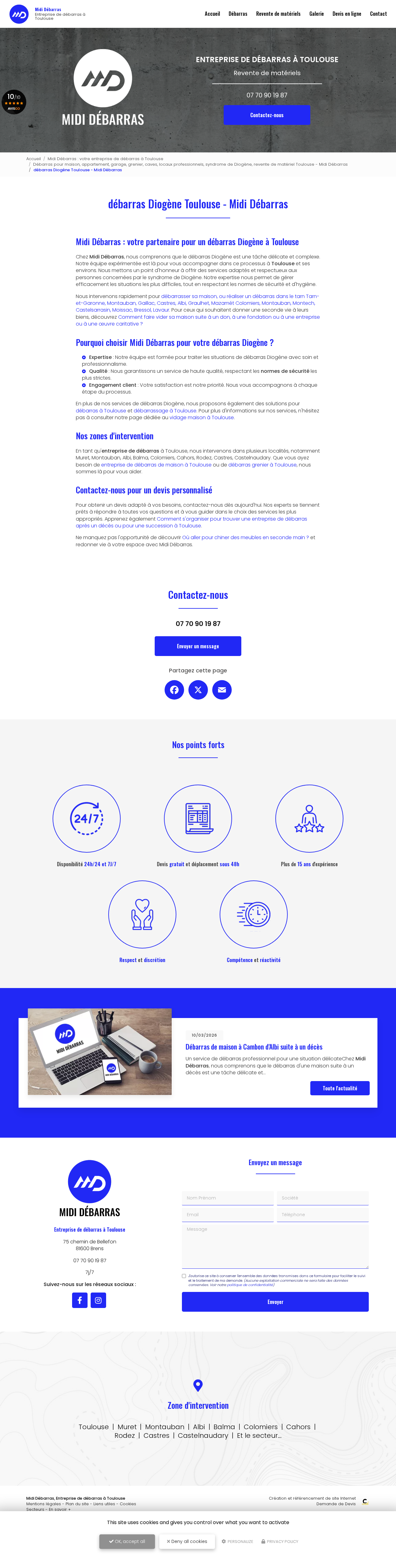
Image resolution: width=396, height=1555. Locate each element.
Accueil (212, 13)
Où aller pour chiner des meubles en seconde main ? (245, 537)
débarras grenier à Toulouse (262, 464)
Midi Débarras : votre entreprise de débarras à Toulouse (105, 159)
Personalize (240, 1541)
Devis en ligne (347, 13)
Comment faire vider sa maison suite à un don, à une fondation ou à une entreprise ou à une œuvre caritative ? (198, 320)
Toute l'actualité (340, 1088)
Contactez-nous (267, 115)
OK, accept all (129, 1541)
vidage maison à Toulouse (202, 417)
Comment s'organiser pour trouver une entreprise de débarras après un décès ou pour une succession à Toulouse (191, 522)
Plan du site (77, 1503)
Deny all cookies (188, 1541)
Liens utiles (104, 1503)
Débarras (238, 13)
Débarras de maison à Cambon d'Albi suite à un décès (254, 1046)
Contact (378, 13)
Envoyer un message (198, 646)
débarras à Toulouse (101, 410)
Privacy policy (282, 1541)
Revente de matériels (278, 13)
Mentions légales (43, 1503)
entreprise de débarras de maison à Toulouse (156, 464)
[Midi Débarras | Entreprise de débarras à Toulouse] (19, 14)
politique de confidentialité (250, 1284)
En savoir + (60, 1509)
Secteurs (35, 1509)
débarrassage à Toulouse (165, 410)
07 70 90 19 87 (267, 95)
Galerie (316, 13)
